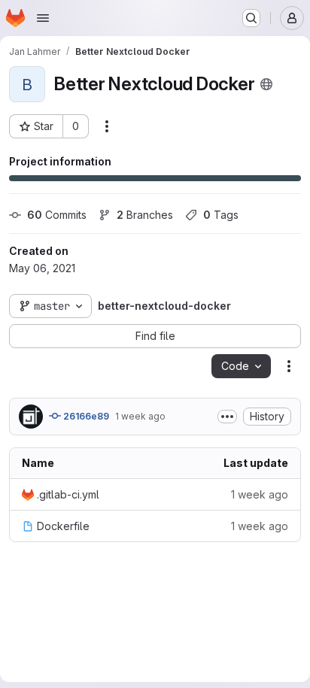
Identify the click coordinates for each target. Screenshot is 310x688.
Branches (145, 214)
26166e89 (85, 416)
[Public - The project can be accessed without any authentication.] (266, 84)
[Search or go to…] (251, 18)
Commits (57, 214)
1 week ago (140, 416)
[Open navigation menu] (43, 18)
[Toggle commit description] (227, 416)
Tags (221, 214)
